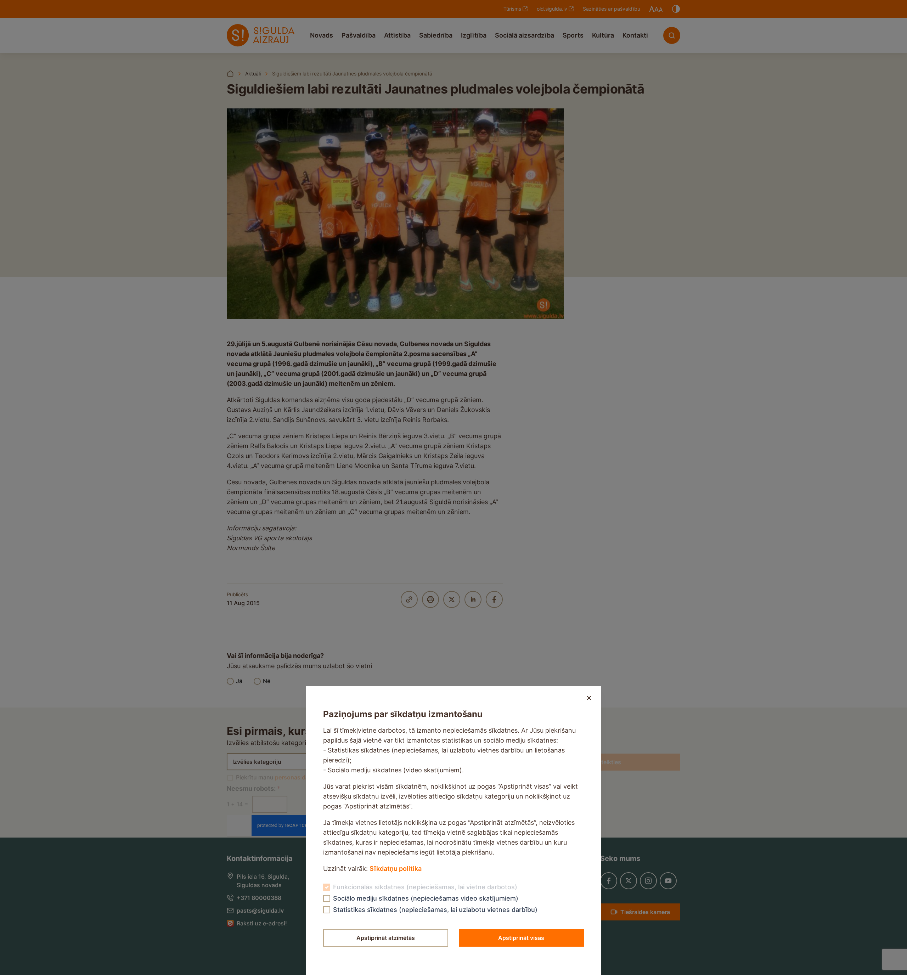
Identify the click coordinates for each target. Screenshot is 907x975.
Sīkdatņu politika (396, 868)
